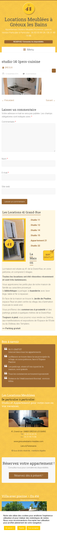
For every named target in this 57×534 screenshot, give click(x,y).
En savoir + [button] (10, 528)
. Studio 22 (35, 245)
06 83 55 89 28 (30, 434)
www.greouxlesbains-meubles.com (28, 441)
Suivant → (50, 100)
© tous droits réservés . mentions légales (29, 451)
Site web (6, 186)
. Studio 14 (35, 230)
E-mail (5, 172)
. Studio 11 (35, 220)
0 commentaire (30, 74)
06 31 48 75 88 (30, 437)
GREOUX (9, 67)
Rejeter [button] (21, 528)
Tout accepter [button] (33, 528)
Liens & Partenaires (28, 446)
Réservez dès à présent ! (28, 475)
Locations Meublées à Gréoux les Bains (28, 22)
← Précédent (8, 100)
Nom (5, 159)
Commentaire (9, 122)
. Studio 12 (35, 225)
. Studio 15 (35, 235)
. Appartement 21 (38, 240)
